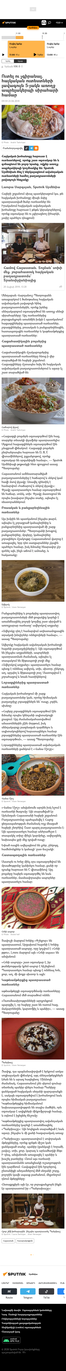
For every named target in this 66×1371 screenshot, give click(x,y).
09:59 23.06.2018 (11, 100)
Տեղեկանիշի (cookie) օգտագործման (21, 1327)
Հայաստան (8, 1240)
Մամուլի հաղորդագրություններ (25, 1314)
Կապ (4, 1314)
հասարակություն (25, 1240)
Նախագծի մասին (11, 1310)
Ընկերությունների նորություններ (19, 1318)
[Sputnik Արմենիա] (10, 23)
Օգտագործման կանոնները (37, 1310)
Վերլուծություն (47, 1283)
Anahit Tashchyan (18, 142)
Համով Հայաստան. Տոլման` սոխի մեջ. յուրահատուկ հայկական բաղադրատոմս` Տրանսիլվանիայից (33, 274)
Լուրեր (13, 47)
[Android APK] (11, 1340)
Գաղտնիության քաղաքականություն (21, 1323)
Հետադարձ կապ (11, 1331)
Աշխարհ (30, 1283)
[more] (61, 286)
